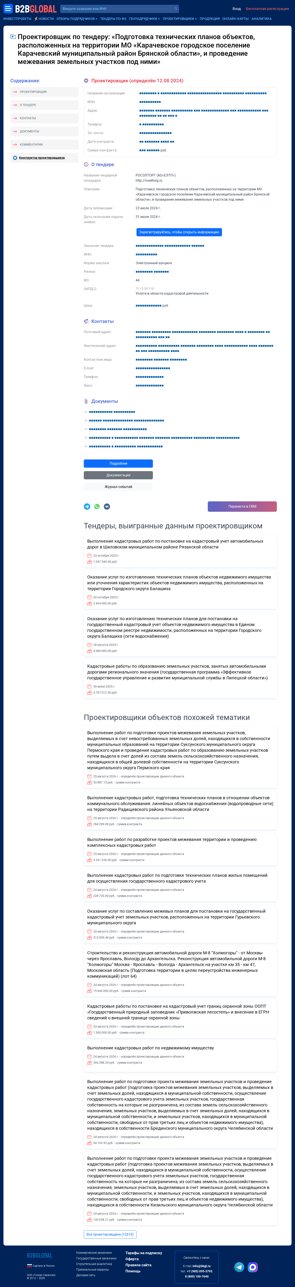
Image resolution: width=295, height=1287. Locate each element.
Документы (29, 131)
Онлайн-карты (235, 19)
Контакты (28, 118)
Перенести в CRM (242, 506)
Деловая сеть (85, 1275)
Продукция (210, 19)
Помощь (132, 1271)
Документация (118, 475)
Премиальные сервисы (92, 1269)
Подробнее (118, 463)
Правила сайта (138, 1265)
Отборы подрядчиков (76, 19)
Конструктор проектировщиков (42, 157)
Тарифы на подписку (143, 1253)
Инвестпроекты (17, 19)
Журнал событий (118, 487)
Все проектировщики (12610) (110, 1234)
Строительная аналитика (94, 1264)
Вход (237, 8)
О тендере (28, 105)
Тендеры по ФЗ (113, 19)
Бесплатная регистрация (267, 8)
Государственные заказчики (96, 1258)
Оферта (132, 1259)
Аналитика (262, 19)
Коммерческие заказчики (94, 1252)
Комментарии (31, 144)
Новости (46, 19)
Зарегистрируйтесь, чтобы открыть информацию (179, 232)
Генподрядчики (143, 19)
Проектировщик (33, 92)
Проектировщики (178, 19)
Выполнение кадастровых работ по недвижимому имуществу (150, 1047)
